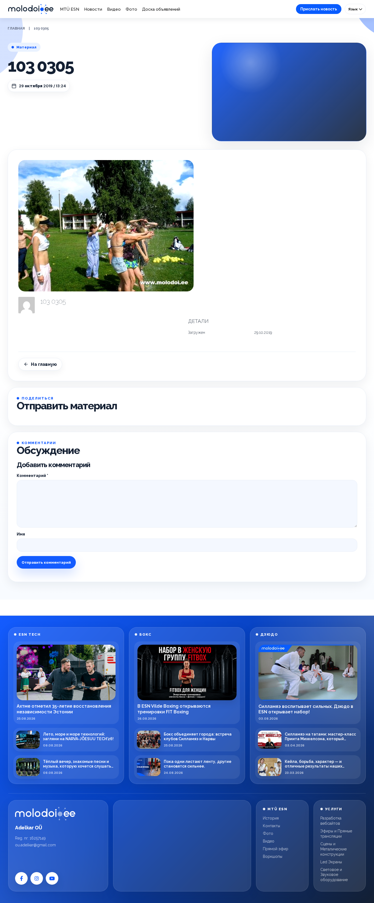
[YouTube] (52, 878)
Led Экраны (331, 862)
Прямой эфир (275, 849)
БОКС (145, 634)
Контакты (271, 826)
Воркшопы (272, 856)
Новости (93, 9)
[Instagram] (36, 878)
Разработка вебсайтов (330, 821)
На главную (44, 364)
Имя (21, 534)
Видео (114, 9)
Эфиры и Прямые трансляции (336, 833)
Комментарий (32, 475)
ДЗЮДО (269, 634)
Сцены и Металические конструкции (333, 849)
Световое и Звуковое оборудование (334, 874)
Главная (16, 28)
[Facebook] (21, 878)
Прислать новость (318, 9)
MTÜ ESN (69, 9)
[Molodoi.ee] (45, 813)
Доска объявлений (161, 9)
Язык (353, 9)
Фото (131, 9)
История (271, 818)
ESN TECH (30, 634)
